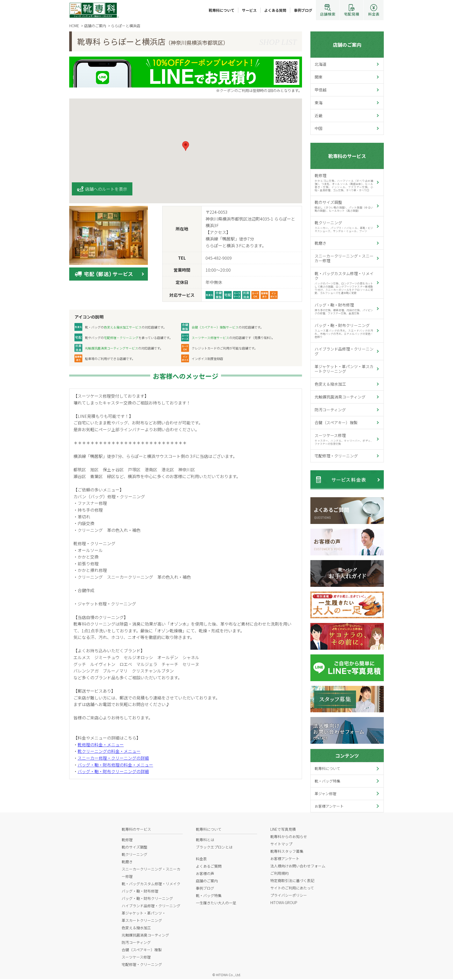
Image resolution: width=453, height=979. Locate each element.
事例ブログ (303, 10)
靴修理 (344, 182)
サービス (249, 10)
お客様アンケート (329, 806)
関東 (318, 77)
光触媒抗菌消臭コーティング (340, 397)
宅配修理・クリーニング (336, 455)
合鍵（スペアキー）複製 (336, 422)
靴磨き (320, 243)
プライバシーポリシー (288, 895)
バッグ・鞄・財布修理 (344, 308)
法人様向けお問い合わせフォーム (297, 865)
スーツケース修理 (344, 439)
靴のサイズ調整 (344, 205)
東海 (318, 102)
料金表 (201, 858)
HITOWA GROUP (283, 902)
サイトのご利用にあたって (292, 887)
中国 (318, 128)
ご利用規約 (279, 873)
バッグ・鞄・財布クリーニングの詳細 (113, 771)
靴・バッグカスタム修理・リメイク (344, 283)
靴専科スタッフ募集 (286, 851)
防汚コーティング (330, 409)
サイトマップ (281, 843)
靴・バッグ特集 (327, 781)
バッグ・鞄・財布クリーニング (344, 330)
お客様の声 (205, 873)
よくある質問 (275, 10)
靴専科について (221, 10)
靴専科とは (205, 839)
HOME (74, 25)
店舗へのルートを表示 (106, 189)
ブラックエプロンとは (214, 847)
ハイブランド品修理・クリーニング (344, 351)
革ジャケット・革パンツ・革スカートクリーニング (344, 369)
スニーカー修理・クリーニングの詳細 (113, 758)
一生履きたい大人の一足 (216, 902)
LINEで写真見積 (283, 829)
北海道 (320, 64)
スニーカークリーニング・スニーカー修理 (344, 258)
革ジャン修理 (325, 793)
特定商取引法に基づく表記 (292, 880)
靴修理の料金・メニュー (101, 744)
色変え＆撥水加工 (330, 384)
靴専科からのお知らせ (288, 836)
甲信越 (320, 89)
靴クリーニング (344, 226)
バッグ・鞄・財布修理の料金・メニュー (115, 765)
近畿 (318, 115)
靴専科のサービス (347, 155)
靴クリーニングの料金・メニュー (109, 751)
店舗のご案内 (347, 44)
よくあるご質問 (209, 866)
